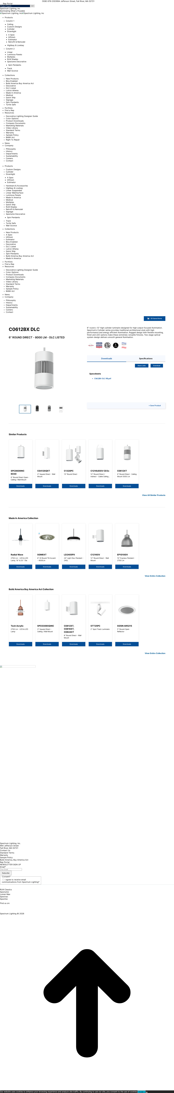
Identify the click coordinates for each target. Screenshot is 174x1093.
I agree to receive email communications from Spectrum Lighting (20, 880)
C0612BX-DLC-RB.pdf (102, 378)
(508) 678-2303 (49, 1)
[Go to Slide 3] (49, 409)
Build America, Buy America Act (14, 860)
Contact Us (5, 850)
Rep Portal (4, 862)
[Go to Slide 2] (37, 409)
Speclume (4, 892)
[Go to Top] (87, 1089)
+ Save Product (155, 406)
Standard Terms (7, 853)
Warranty (4, 855)
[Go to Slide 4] (61, 409)
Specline (4, 899)
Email (3, 867)
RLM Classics (6, 889)
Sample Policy (6, 857)
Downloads (106, 358)
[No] (147, 1092)
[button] (43, 373)
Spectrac (4, 896)
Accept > (141, 1092)
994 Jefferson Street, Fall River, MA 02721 (75, 1)
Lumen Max (5, 894)
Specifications (145, 358)
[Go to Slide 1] (25, 409)
